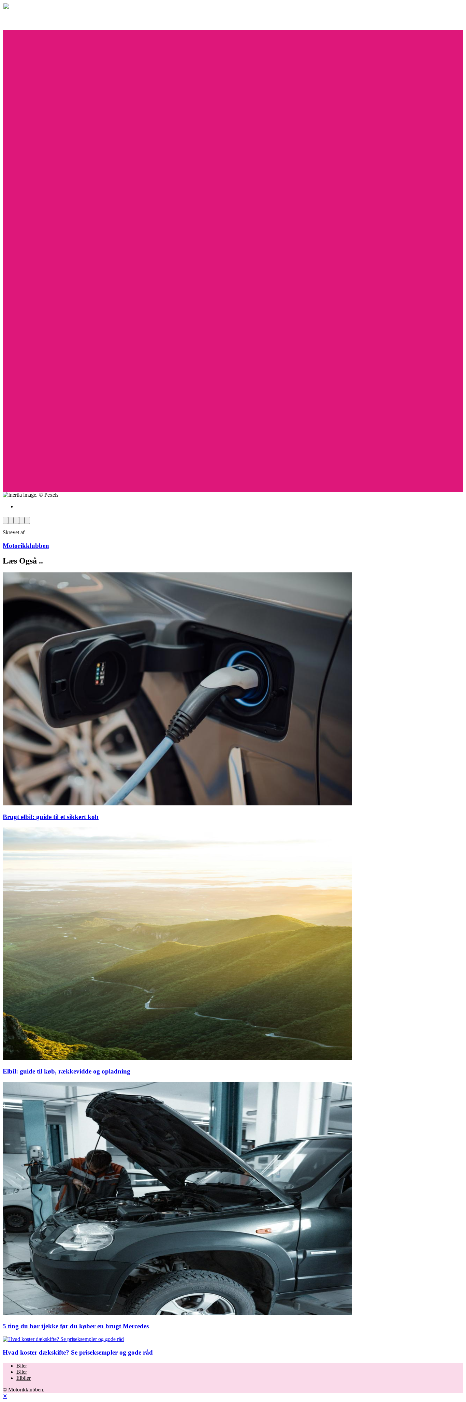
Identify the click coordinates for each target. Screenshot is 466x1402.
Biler (21, 1366)
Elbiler (23, 1378)
